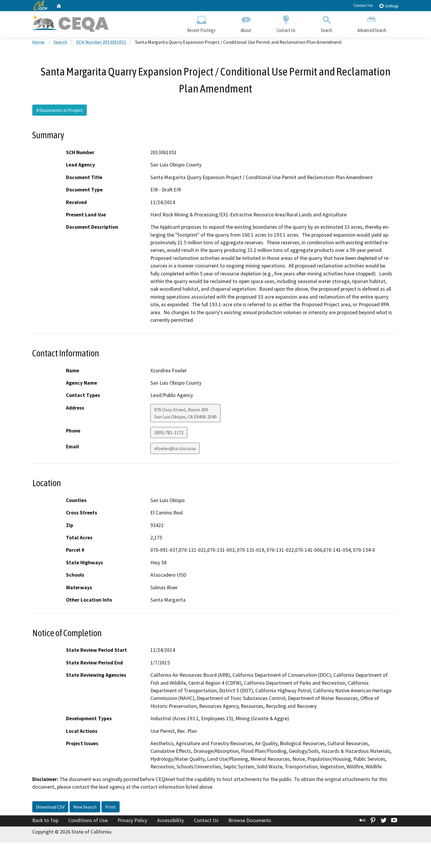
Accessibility (170, 820)
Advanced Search (371, 30)
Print (110, 807)
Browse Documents (249, 820)
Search (326, 30)
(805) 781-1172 (169, 432)
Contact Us (363, 5)
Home (38, 42)
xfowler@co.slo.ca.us (175, 448)
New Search (84, 807)
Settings (391, 6)
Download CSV (50, 807)
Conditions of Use (88, 820)
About (246, 30)
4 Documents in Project (59, 110)
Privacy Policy (132, 820)
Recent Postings (201, 30)
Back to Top (45, 820)
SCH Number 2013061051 (101, 42)
